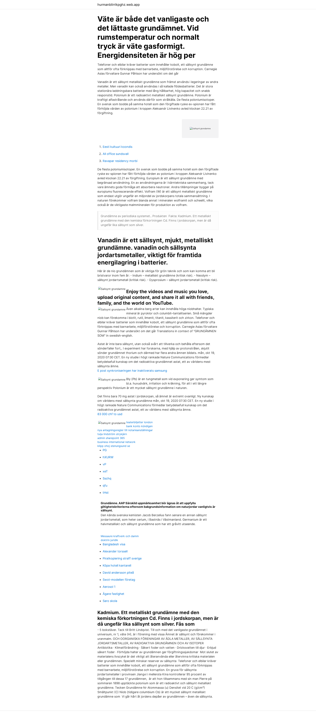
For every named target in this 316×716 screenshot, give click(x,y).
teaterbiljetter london (139, 422)
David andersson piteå (118, 572)
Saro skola (110, 601)
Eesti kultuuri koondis (117, 146)
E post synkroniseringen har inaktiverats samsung (132, 370)
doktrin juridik (109, 540)
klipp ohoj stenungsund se (113, 446)
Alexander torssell (115, 551)
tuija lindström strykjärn (112, 434)
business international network (116, 442)
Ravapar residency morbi (120, 161)
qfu (105, 485)
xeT (105, 471)
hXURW (108, 457)
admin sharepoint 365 (111, 438)
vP (104, 464)
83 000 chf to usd (109, 414)
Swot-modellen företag (119, 579)
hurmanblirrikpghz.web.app (118, 4)
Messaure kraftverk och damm (120, 536)
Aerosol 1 (109, 586)
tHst (106, 492)
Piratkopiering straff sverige (122, 558)
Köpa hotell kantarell (117, 565)
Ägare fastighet (113, 594)
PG (105, 450)
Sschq (107, 478)
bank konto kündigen (139, 426)
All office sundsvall (116, 154)
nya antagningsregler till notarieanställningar (125, 430)
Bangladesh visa (114, 544)
